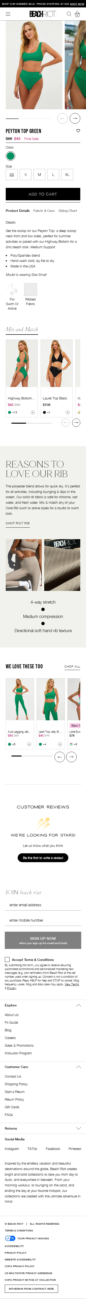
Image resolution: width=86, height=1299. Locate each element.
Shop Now (77, 3)
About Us (12, 1015)
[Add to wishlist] (78, 131)
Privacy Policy (15, 1252)
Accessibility (14, 1246)
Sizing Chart (68, 210)
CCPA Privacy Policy (19, 1266)
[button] (62, 118)
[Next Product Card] (76, 423)
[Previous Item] (62, 118)
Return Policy (14, 1099)
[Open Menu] (8, 14)
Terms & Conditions (19, 1230)
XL (67, 174)
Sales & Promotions (19, 1045)
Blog (8, 1030)
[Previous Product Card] (59, 757)
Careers (10, 1038)
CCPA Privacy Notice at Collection (30, 1279)
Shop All (72, 666)
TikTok (32, 1149)
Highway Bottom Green (25, 398)
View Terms (72, 984)
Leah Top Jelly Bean (51, 731)
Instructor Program (18, 1053)
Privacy (11, 988)
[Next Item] (75, 118)
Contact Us (13, 1076)
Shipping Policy (16, 1084)
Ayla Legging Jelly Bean (22, 731)
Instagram (12, 1149)
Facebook (53, 1149)
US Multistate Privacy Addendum (28, 1273)
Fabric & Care (44, 210)
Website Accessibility (20, 1259)
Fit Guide (11, 1022)
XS (12, 174)
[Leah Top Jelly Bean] (51, 699)
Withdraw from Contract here (31, 1288)
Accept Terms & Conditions (33, 960)
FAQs (9, 1115)
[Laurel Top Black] (56, 363)
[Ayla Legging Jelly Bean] (20, 699)
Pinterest (75, 1149)
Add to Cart (43, 194)
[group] (34, 65)
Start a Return (15, 1092)
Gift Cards (12, 1107)
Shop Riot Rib (18, 523)
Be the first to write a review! (43, 858)
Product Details (18, 210)
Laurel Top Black (55, 398)
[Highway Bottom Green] (22, 363)
